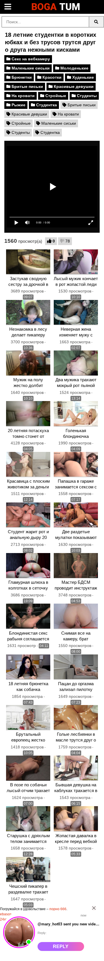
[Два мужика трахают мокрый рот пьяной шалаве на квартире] (76, 363)
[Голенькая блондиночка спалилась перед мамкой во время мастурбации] (76, 413)
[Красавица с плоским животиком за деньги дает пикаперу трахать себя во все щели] (28, 464)
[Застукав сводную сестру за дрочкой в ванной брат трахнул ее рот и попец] (28, 262)
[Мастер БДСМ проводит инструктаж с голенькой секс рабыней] (76, 565)
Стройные (55, 95)
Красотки (51, 77)
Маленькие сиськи (30, 68)
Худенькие (82, 77)
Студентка (46, 105)
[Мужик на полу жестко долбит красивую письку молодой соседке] (28, 363)
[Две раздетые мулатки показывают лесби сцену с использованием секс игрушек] (76, 515)
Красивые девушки (73, 86)
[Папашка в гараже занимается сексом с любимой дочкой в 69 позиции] (76, 464)
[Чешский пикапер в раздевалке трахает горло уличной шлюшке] (28, 869)
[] (96, 22)
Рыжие (17, 105)
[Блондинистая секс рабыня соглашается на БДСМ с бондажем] (28, 616)
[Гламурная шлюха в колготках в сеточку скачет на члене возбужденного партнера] (28, 565)
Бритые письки (26, 86)
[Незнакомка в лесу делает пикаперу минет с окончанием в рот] (28, 312)
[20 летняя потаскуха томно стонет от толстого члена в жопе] (28, 413)
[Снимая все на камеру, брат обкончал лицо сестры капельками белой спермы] (76, 616)
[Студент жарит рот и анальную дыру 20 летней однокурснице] (28, 515)
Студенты (86, 95)
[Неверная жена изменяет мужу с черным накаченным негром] (76, 312)
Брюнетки (21, 77)
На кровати (22, 95)
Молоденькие (73, 68)
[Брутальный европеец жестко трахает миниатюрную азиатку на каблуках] (28, 717)
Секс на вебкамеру (30, 59)
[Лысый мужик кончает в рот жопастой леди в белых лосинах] (76, 262)
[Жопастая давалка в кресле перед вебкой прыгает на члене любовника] (76, 818)
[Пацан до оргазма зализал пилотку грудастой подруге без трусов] (76, 667)
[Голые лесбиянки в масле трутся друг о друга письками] (76, 717)
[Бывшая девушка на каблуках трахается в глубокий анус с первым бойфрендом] (76, 768)
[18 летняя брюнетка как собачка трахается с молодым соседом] (28, 667)
